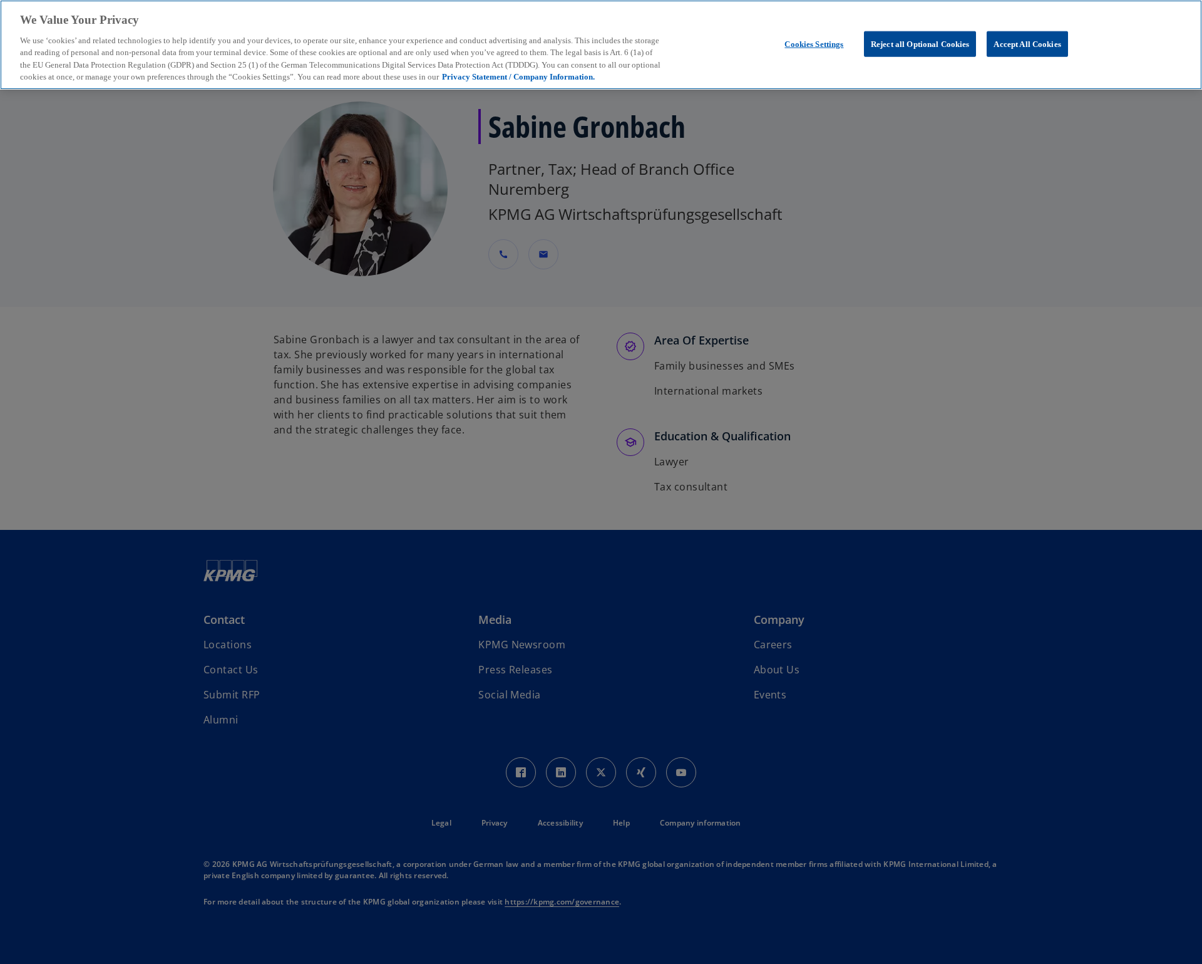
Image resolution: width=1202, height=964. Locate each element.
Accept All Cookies (1027, 43)
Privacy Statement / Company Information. (518, 77)
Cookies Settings (813, 43)
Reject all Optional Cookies (920, 43)
